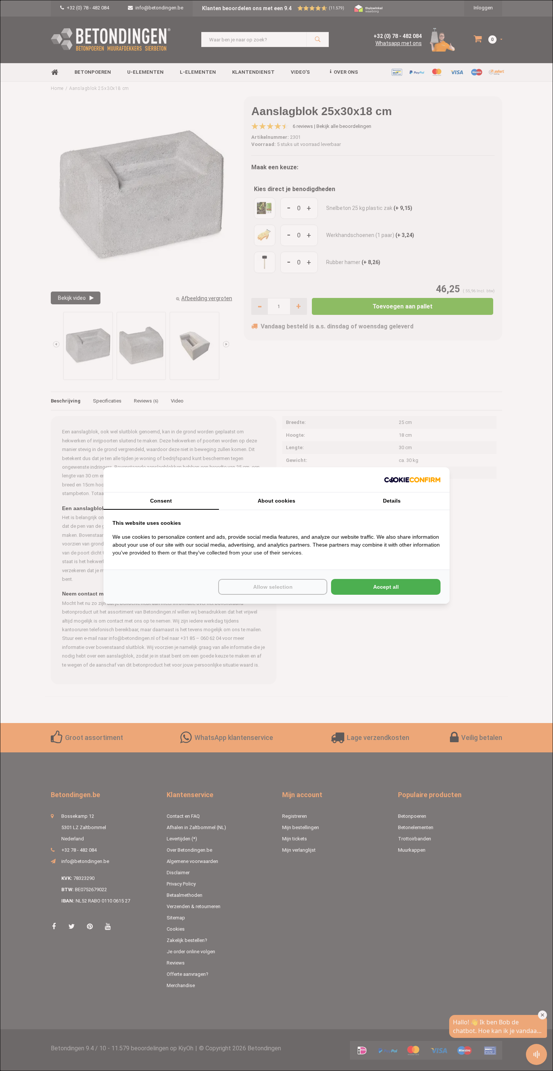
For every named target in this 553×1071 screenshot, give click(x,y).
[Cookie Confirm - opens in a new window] (412, 479)
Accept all (386, 587)
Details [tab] (392, 501)
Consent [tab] (161, 501)
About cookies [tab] (276, 501)
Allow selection (273, 587)
